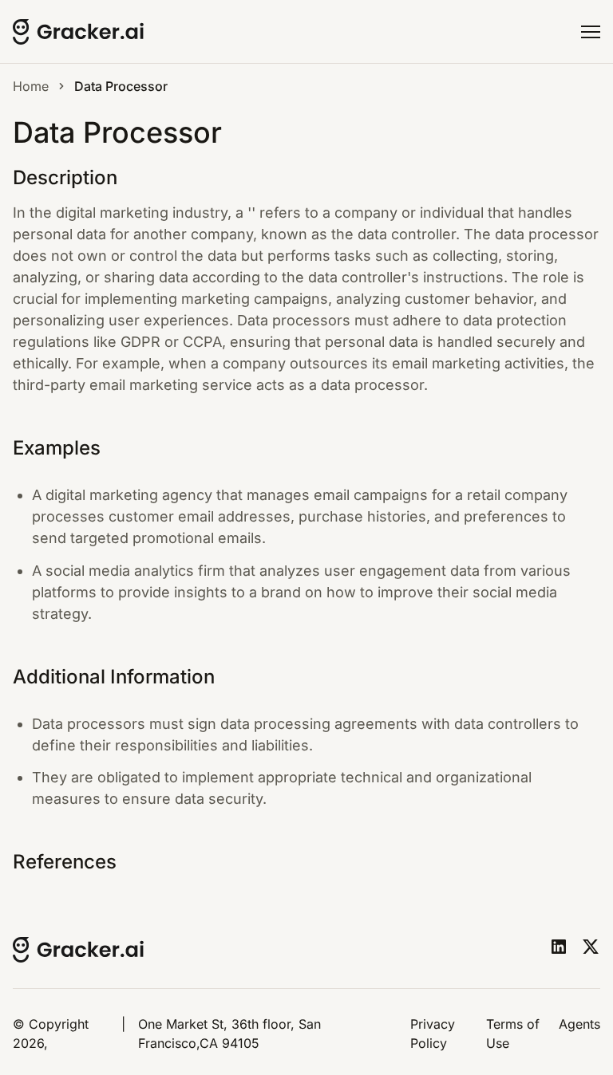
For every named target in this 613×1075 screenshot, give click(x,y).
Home (31, 86)
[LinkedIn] (558, 946)
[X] (590, 946)
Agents (579, 1024)
